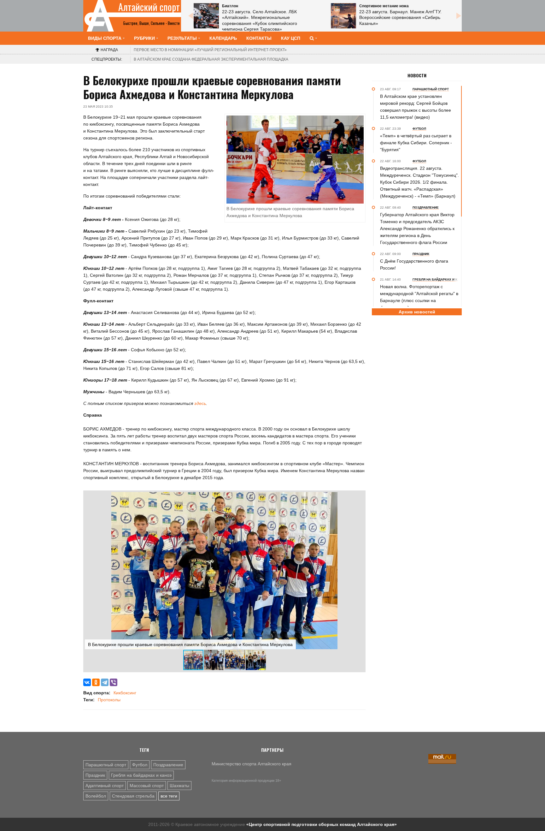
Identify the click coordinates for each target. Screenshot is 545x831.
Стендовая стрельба (133, 795)
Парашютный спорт (105, 764)
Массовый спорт (147, 785)
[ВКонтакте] (87, 682)
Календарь (223, 38)
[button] (358, 498)
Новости (416, 75)
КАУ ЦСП (290, 38)
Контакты (259, 38)
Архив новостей (417, 311)
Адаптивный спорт (104, 785)
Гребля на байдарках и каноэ (141, 775)
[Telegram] (104, 682)
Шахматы (179, 785)
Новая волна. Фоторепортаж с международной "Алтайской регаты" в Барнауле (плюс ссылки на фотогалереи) (419, 297)
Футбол (139, 764)
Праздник (95, 775)
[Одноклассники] (96, 682)
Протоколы (109, 699)
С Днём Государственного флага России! (414, 264)
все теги (169, 795)
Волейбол (95, 795)
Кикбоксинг (125, 692)
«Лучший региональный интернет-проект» (210, 50)
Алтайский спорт (149, 7)
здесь (200, 403)
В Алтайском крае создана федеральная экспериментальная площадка (211, 59)
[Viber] (113, 682)
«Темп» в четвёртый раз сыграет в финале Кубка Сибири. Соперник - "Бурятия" (416, 142)
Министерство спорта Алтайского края (251, 763)
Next (458, 16)
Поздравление (168, 764)
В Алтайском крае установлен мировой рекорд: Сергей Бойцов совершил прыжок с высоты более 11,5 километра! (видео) (415, 107)
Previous (190, 16)
